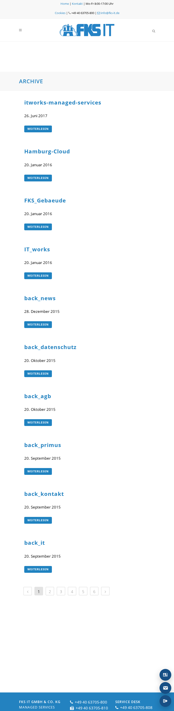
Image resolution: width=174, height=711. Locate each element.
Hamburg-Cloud (47, 151)
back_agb (37, 396)
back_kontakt (44, 493)
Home (64, 4)
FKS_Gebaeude (45, 200)
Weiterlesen (38, 129)
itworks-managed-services (62, 102)
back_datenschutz (50, 347)
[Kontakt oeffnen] (165, 675)
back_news (40, 298)
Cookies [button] (60, 13)
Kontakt (77, 4)
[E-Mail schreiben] (165, 688)
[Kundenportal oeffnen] (165, 701)
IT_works (37, 249)
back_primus (42, 445)
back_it (34, 542)
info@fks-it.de (109, 13)
